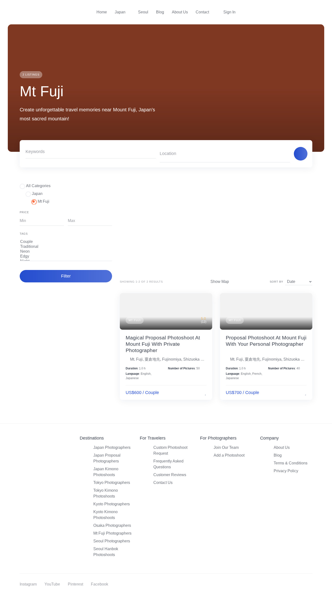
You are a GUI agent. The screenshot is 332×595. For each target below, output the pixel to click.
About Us (180, 12)
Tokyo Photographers (111, 482)
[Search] (300, 154)
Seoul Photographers (111, 541)
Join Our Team (226, 447)
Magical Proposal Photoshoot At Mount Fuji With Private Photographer (163, 344)
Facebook (99, 584)
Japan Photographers (112, 447)
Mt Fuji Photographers (112, 533)
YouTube (52, 584)
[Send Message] (198, 392)
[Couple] (66, 242)
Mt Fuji (135, 320)
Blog (160, 12)
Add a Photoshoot (229, 455)
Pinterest (75, 584)
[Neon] (66, 251)
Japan (120, 12)
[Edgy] (66, 256)
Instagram (28, 584)
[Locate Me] (284, 154)
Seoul (143, 12)
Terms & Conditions (290, 463)
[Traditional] (66, 246)
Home (101, 12)
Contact (202, 12)
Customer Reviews (169, 475)
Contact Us (163, 482)
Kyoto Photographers (111, 504)
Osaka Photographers (112, 525)
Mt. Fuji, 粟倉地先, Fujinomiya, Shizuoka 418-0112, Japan (168, 359)
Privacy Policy (286, 471)
